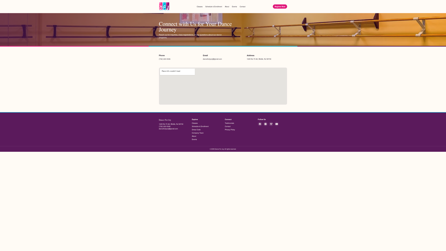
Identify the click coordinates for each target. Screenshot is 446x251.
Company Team (198, 133)
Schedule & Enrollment (213, 6)
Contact (242, 6)
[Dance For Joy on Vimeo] (271, 124)
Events (234, 6)
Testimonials (229, 123)
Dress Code (196, 129)
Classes (200, 6)
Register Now (280, 6)
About (227, 6)
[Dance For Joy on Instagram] (265, 124)
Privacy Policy (230, 129)
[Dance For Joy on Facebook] (260, 124)
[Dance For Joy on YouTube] (277, 124)
